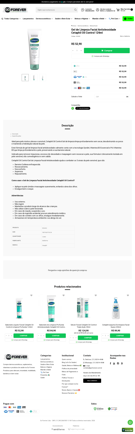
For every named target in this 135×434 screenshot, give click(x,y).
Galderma (127, 36)
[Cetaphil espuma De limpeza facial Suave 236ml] (115, 318)
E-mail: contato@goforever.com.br (92, 367)
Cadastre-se (110, 11)
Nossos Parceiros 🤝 (69, 393)
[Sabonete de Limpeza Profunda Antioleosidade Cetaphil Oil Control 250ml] (51, 318)
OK (127, 97)
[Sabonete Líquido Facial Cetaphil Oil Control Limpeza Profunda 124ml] (19, 318)
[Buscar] (75, 10)
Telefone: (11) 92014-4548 (93, 359)
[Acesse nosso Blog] (122, 364)
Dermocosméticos (83, 26)
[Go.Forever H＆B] (15, 10)
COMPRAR (23, 336)
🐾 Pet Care (44, 372)
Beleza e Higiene (46, 367)
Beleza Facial (93, 26)
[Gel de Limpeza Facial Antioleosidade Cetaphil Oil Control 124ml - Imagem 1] (25, 77)
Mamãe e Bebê (45, 370)
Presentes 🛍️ (45, 375)
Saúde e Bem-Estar (47, 364)
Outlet (42, 378)
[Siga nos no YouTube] (114, 364)
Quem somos (66, 359)
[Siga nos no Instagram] (118, 364)
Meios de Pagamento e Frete (70, 373)
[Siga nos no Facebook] (110, 364)
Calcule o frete (76, 97)
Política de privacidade (69, 369)
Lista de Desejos (84, 108)
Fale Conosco (92, 380)
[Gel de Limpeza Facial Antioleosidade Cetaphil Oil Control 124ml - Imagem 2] (33, 77)
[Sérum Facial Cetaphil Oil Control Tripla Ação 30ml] (83, 319)
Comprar (108, 50)
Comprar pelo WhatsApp (101, 56)
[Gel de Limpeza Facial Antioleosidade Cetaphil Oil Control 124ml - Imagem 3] (42, 77)
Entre (102, 11)
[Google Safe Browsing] (112, 408)
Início (74, 26)
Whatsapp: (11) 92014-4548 (94, 363)
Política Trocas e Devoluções (68, 379)
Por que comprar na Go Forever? (70, 385)
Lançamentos (45, 359)
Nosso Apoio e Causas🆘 (71, 390)
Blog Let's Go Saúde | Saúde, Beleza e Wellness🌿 (72, 363)
